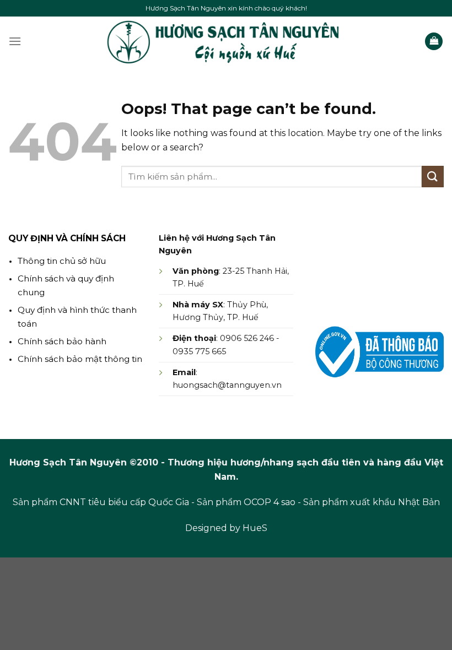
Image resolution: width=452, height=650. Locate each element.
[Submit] (433, 176)
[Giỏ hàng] (434, 41)
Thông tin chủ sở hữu (62, 261)
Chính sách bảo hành (62, 341)
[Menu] (14, 41)
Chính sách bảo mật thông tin (80, 359)
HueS (255, 528)
